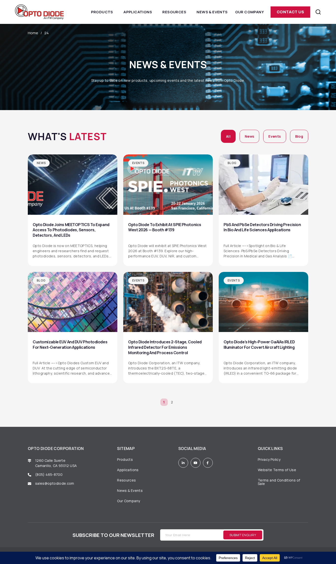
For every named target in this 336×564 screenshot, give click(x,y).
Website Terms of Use (277, 469)
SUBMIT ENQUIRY (242, 535)
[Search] (318, 12)
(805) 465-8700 (48, 474)
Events (274, 136)
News (249, 136)
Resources (174, 12)
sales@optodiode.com (55, 483)
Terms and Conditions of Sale (279, 482)
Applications (137, 12)
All (228, 136)
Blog (299, 136)
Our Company (249, 12)
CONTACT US (290, 12)
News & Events (212, 12)
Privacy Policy (269, 459)
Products (102, 12)
